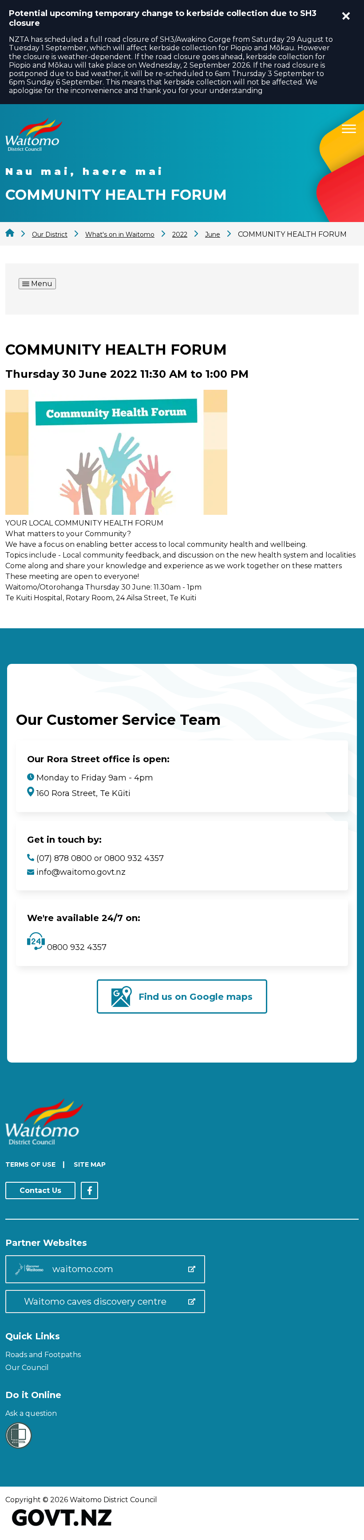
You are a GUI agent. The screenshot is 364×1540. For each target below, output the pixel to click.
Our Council (27, 1367)
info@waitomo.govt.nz (81, 872)
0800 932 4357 (76, 947)
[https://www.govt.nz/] (62, 1527)
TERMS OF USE (30, 1164)
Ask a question (31, 1413)
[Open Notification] (346, 16)
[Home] (33, 148)
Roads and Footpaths (43, 1354)
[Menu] (349, 127)
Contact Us (40, 1190)
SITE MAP (90, 1164)
